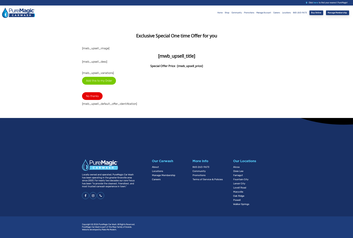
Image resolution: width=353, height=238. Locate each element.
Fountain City (240, 179)
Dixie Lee (238, 171)
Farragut (238, 175)
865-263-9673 (200, 167)
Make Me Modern (109, 230)
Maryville (238, 191)
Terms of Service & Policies (207, 179)
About (155, 167)
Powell (237, 200)
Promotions (199, 175)
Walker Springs (241, 204)
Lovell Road (239, 187)
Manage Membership (163, 175)
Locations (157, 171)
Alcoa (236, 167)
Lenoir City (239, 183)
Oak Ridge (238, 196)
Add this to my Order (99, 80)
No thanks (92, 96)
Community (199, 171)
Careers (156, 179)
